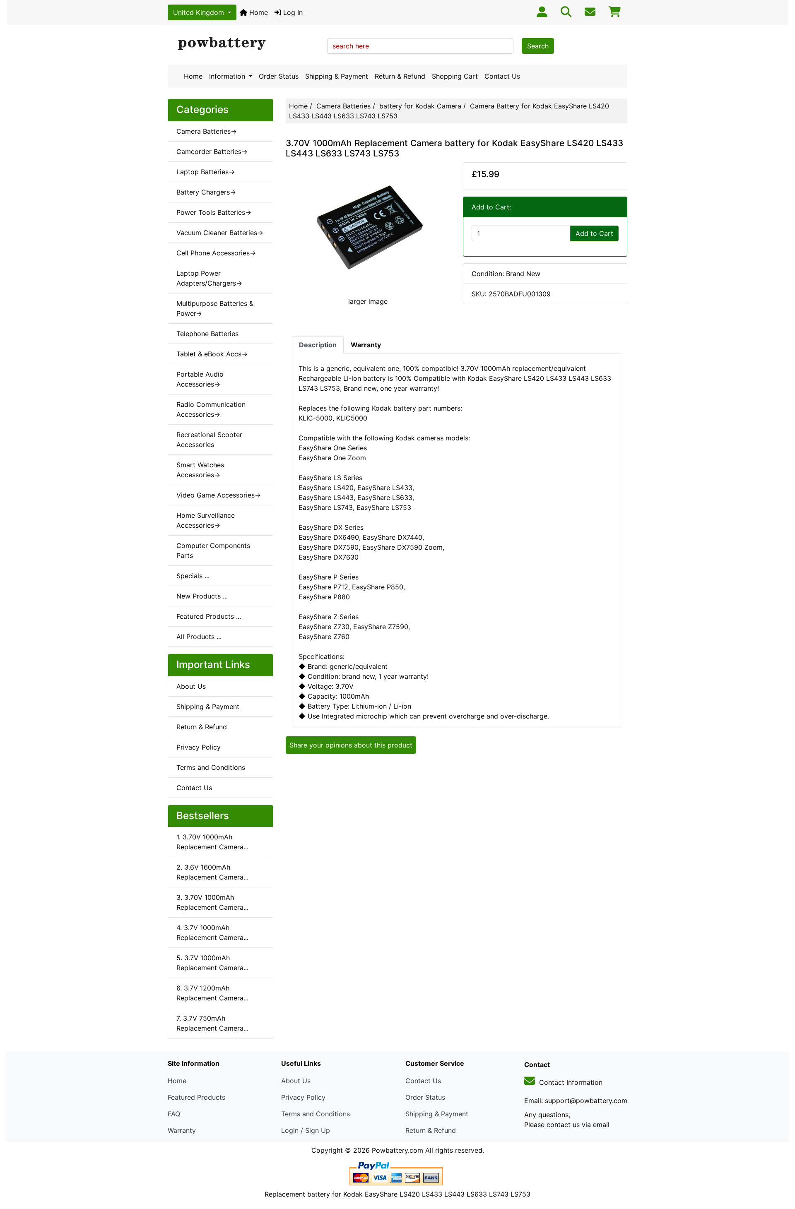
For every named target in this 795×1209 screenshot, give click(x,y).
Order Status (279, 76)
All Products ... (199, 636)
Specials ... (193, 576)
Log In (292, 12)
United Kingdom (199, 12)
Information (228, 76)
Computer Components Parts (213, 550)
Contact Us (502, 76)
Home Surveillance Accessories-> (205, 520)
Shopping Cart (455, 76)
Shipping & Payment (336, 76)
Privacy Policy (198, 747)
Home (257, 12)
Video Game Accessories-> (218, 495)
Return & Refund (400, 76)
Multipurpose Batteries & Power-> (214, 308)
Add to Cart (594, 233)
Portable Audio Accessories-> (200, 379)
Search (538, 46)
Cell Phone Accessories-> (216, 253)
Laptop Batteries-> (205, 172)
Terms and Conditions (210, 767)
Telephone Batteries (207, 333)
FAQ (174, 1114)
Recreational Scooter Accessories (209, 439)
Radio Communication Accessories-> (211, 409)
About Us (191, 686)
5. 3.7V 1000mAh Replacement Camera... (212, 963)
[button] (779, 1168)
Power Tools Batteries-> (213, 212)
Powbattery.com (397, 1150)
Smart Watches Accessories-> (200, 470)
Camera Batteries (343, 106)
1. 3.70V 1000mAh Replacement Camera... (212, 842)
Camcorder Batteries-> (212, 151)
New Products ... (202, 596)
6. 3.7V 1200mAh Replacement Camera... (212, 993)
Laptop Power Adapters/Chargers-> (209, 278)
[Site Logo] (244, 44)
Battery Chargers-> (206, 192)
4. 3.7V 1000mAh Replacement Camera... (212, 932)
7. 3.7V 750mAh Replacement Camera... (212, 1023)
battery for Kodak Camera (420, 106)
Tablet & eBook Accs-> (212, 354)
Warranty (182, 1130)
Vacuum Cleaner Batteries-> (219, 232)
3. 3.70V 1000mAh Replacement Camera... (212, 902)
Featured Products (196, 1097)
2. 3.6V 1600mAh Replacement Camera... (212, 872)
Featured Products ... (208, 616)
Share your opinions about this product (350, 745)
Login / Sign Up (305, 1130)
